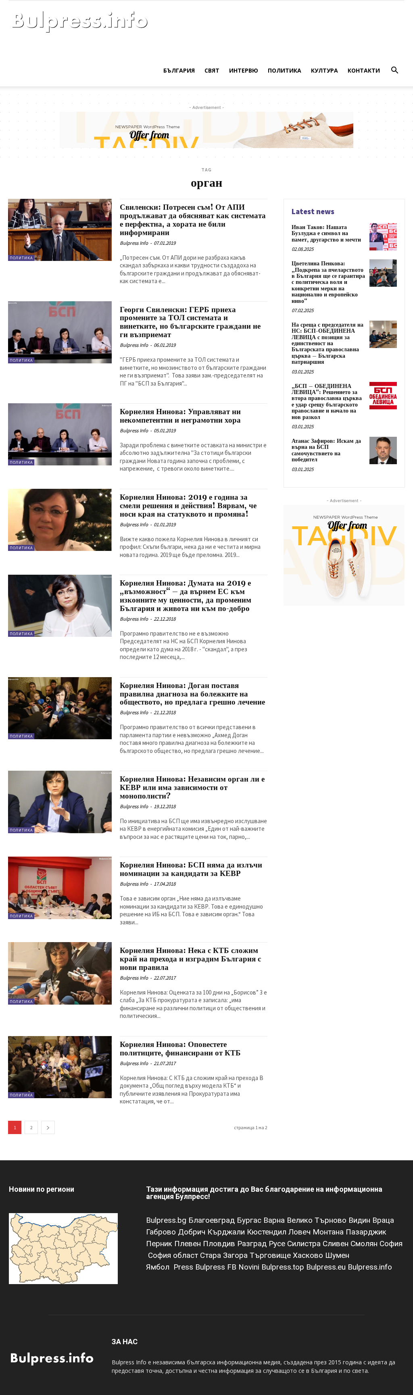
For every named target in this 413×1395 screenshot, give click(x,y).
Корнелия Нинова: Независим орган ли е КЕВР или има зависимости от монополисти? (192, 787)
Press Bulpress (199, 1267)
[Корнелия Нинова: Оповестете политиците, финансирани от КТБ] (60, 1067)
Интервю (243, 70)
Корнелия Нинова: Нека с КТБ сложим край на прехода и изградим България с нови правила (190, 959)
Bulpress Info (134, 243)
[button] (394, 71)
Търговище (271, 1255)
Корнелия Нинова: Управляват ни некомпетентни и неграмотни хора (180, 416)
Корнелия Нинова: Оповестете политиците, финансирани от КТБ (180, 1049)
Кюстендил (267, 1232)
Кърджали (227, 1232)
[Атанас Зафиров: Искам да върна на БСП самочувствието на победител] (383, 450)
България (179, 70)
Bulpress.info (371, 1267)
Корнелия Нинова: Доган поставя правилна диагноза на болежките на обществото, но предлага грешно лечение (192, 694)
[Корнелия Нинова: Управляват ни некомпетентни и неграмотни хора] (60, 434)
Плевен (188, 1243)
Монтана (329, 1232)
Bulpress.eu (327, 1267)
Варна (275, 1220)
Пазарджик (366, 1232)
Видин (360, 1220)
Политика (284, 70)
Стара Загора (225, 1255)
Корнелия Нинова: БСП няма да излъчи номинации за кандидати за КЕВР (191, 869)
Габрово (162, 1232)
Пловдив (220, 1243)
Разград (253, 1243)
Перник (160, 1243)
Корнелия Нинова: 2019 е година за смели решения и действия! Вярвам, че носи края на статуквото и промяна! (188, 505)
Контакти (364, 70)
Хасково (309, 1255)
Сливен (336, 1243)
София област (174, 1255)
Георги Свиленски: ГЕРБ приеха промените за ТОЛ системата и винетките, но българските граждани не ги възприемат (190, 322)
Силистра (305, 1243)
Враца (383, 1220)
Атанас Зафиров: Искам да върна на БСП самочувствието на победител (326, 450)
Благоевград (212, 1220)
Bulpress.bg (167, 1220)
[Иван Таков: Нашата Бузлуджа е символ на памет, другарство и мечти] (383, 236)
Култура (324, 70)
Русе (278, 1243)
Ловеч (300, 1232)
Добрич (192, 1232)
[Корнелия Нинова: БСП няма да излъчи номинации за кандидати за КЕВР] (60, 888)
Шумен (337, 1255)
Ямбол (159, 1267)
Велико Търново (317, 1220)
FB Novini (244, 1267)
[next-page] (48, 1127)
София (391, 1243)
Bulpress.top (283, 1267)
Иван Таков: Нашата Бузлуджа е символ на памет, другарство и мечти (326, 234)
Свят (211, 70)
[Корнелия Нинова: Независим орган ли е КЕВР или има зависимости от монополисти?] (60, 802)
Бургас (250, 1220)
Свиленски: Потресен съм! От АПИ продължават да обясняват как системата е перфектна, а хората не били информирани (193, 220)
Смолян (365, 1243)
